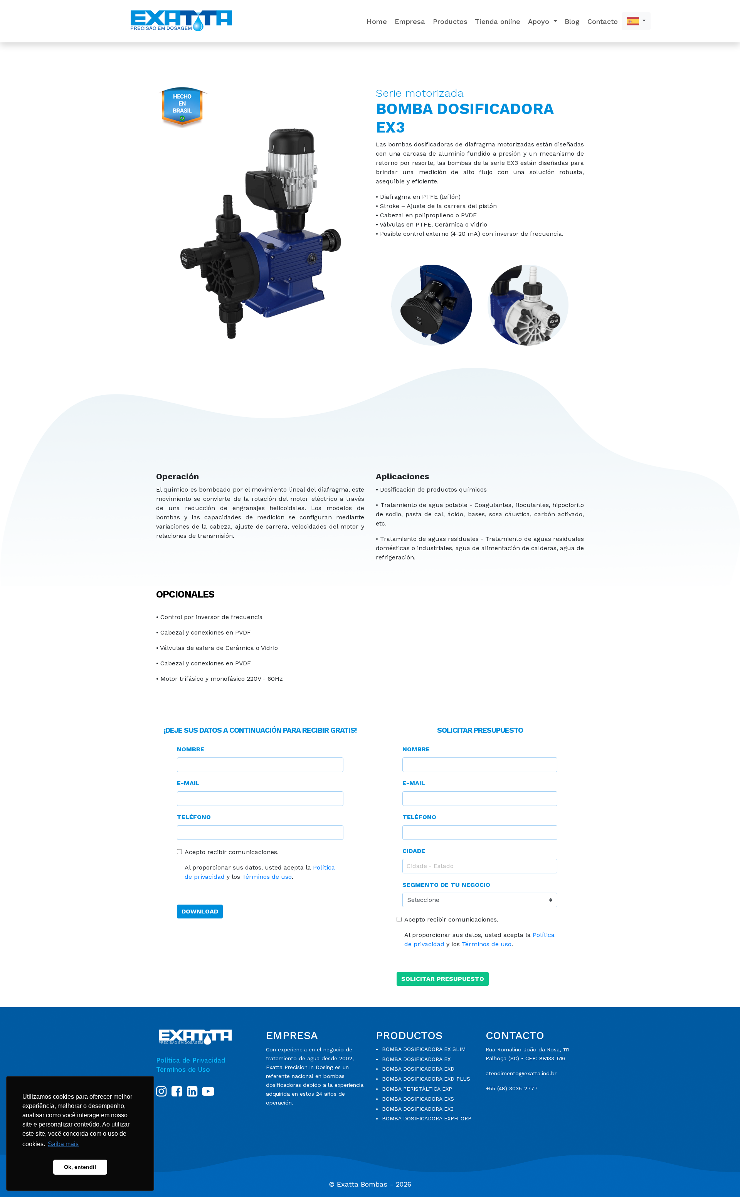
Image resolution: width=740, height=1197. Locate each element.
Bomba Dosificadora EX (416, 1059)
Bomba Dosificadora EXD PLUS (426, 1079)
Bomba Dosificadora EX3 (418, 1109)
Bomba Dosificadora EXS (418, 1099)
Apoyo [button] (540, 21)
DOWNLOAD (200, 911)
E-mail (188, 783)
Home (377, 21)
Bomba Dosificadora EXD (418, 1069)
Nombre (190, 749)
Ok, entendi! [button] (80, 1167)
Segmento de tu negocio (446, 884)
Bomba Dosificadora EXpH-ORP (426, 1118)
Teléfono (194, 817)
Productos (450, 21)
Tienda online (497, 21)
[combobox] (479, 866)
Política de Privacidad (190, 1060)
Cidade (413, 851)
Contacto (602, 21)
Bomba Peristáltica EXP (417, 1089)
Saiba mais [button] (63, 1144)
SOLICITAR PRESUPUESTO (442, 978)
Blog (572, 21)
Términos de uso (267, 876)
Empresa (410, 21)
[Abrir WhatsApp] (720, 1177)
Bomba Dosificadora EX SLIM (424, 1049)
